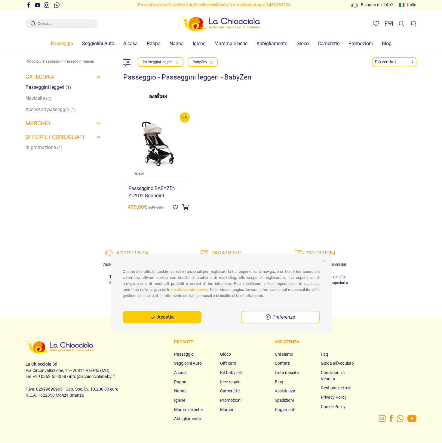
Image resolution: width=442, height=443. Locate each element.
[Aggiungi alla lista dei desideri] (175, 207)
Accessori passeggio (51, 109)
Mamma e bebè (230, 43)
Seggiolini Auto (98, 43)
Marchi (226, 409)
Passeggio (62, 43)
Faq (324, 354)
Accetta (165, 317)
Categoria (40, 77)
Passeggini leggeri (48, 87)
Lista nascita (287, 372)
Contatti (282, 363)
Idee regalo (230, 381)
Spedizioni (284, 400)
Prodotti (32, 61)
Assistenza (285, 390)
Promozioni (360, 43)
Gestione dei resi (336, 387)
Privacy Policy (334, 397)
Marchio (38, 123)
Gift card (228, 363)
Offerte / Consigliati (55, 137)
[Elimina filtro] (177, 62)
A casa (130, 43)
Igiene (199, 43)
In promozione (44, 147)
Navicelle (38, 98)
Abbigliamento (271, 43)
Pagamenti (285, 409)
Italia (411, 4)
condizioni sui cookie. (189, 289)
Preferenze (283, 317)
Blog (386, 43)
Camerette (328, 43)
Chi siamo (284, 354)
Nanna (177, 43)
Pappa (154, 43)
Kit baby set (231, 372)
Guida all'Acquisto (337, 363)
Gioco (302, 43)
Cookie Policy (333, 406)
